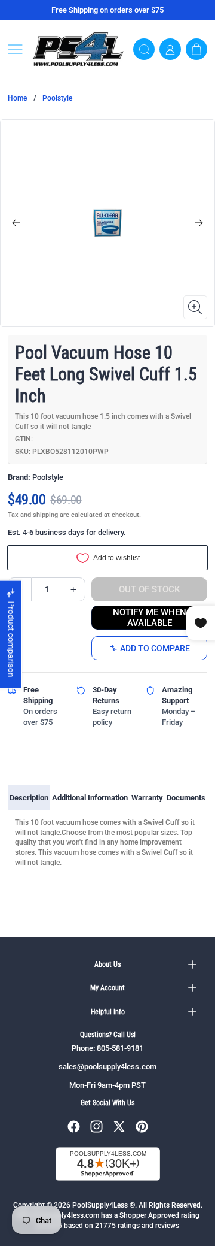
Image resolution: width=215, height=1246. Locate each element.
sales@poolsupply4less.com (107, 1066)
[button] (15, 49)
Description (29, 797)
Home (17, 98)
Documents (186, 797)
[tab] (29, 797)
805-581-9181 (120, 1048)
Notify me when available (149, 617)
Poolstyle (57, 98)
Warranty (147, 797)
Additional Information (90, 797)
